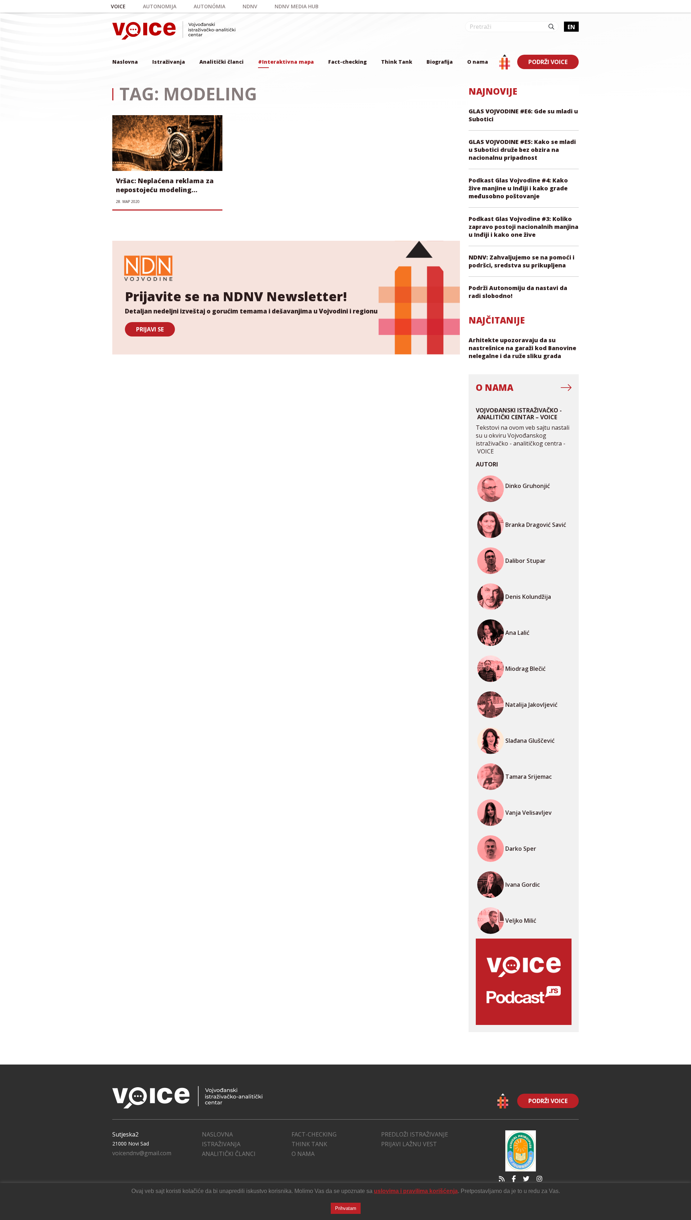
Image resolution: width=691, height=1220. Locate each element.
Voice (118, 6)
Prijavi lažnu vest (409, 1144)
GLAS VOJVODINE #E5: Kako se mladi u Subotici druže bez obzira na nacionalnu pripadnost (522, 150)
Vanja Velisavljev (528, 813)
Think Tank (396, 61)
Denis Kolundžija (528, 597)
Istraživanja (168, 61)
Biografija (439, 61)
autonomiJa (159, 6)
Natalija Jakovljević (531, 705)
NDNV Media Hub (297, 6)
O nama (477, 61)
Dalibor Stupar (525, 561)
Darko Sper (520, 849)
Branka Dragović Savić (535, 525)
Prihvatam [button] (345, 1208)
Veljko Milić (520, 921)
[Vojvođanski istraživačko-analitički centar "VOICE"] (173, 30)
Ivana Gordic (522, 885)
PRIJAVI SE (150, 329)
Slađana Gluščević (530, 741)
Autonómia (209, 6)
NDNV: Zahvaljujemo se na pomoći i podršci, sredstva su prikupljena (521, 261)
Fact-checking (347, 61)
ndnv (250, 6)
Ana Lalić (517, 633)
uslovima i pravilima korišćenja (416, 1191)
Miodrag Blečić (525, 669)
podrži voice (548, 62)
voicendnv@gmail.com (141, 1153)
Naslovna (125, 61)
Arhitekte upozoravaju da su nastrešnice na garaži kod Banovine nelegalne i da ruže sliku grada (522, 348)
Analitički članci (221, 61)
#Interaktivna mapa (286, 61)
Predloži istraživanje (414, 1134)
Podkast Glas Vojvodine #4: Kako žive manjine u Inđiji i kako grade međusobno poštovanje (518, 188)
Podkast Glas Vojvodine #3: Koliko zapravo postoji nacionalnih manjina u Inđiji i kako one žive (523, 227)
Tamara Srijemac (528, 777)
